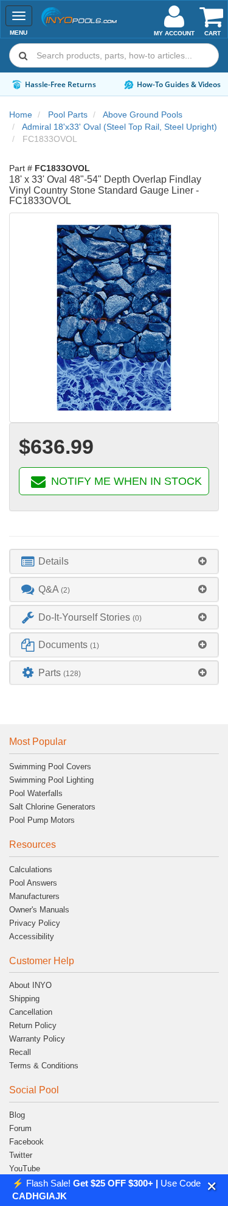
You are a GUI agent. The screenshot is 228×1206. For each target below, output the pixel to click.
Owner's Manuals (39, 909)
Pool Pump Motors (42, 820)
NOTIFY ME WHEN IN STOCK (125, 481)
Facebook (26, 1141)
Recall (20, 1052)
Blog (17, 1115)
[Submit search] (23, 55)
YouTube (24, 1168)
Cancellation (30, 1012)
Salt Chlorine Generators (52, 806)
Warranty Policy (37, 1038)
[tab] (114, 561)
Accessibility (31, 936)
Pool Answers (33, 882)
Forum (20, 1128)
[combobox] (114, 55)
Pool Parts (68, 114)
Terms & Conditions (43, 1065)
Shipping (24, 998)
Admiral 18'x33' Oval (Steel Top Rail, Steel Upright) (119, 127)
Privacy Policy (34, 923)
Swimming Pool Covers (50, 766)
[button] (212, 1186)
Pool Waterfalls (36, 793)
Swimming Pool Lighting (51, 780)
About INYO (30, 985)
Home (20, 114)
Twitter (20, 1155)
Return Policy (33, 1025)
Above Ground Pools (142, 114)
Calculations (30, 869)
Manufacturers (34, 896)
